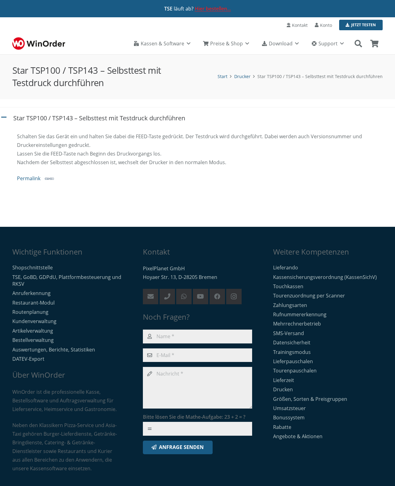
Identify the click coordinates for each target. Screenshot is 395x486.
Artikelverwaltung (32, 330)
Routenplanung (30, 312)
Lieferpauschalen (293, 361)
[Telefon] (167, 296)
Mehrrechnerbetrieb (297, 323)
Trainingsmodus (292, 352)
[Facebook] (217, 296)
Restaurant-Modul (33, 302)
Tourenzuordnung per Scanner (309, 295)
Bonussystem (289, 417)
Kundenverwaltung (34, 321)
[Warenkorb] (374, 43)
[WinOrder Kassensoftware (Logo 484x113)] (38, 43)
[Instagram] (234, 296)
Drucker (242, 76)
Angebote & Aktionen (297, 436)
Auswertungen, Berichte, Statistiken (53, 349)
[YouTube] (200, 296)
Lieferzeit (283, 380)
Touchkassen (288, 286)
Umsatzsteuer (289, 408)
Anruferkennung (31, 293)
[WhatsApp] (184, 296)
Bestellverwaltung (33, 340)
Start (222, 76)
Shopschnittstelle (32, 267)
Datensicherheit (291, 342)
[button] (358, 43)
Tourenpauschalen (295, 370)
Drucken (283, 389)
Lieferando (285, 267)
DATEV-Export (28, 358)
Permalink (28, 178)
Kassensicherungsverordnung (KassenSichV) (325, 277)
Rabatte (282, 427)
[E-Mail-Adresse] (150, 296)
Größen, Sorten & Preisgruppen (310, 399)
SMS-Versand (288, 333)
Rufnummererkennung (299, 314)
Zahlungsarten (290, 305)
